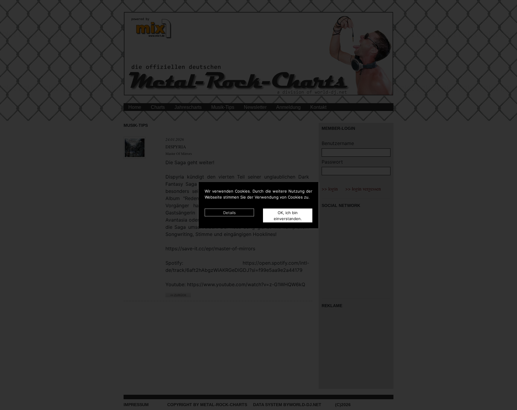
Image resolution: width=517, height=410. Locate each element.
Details (229, 212)
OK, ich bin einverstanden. (288, 215)
